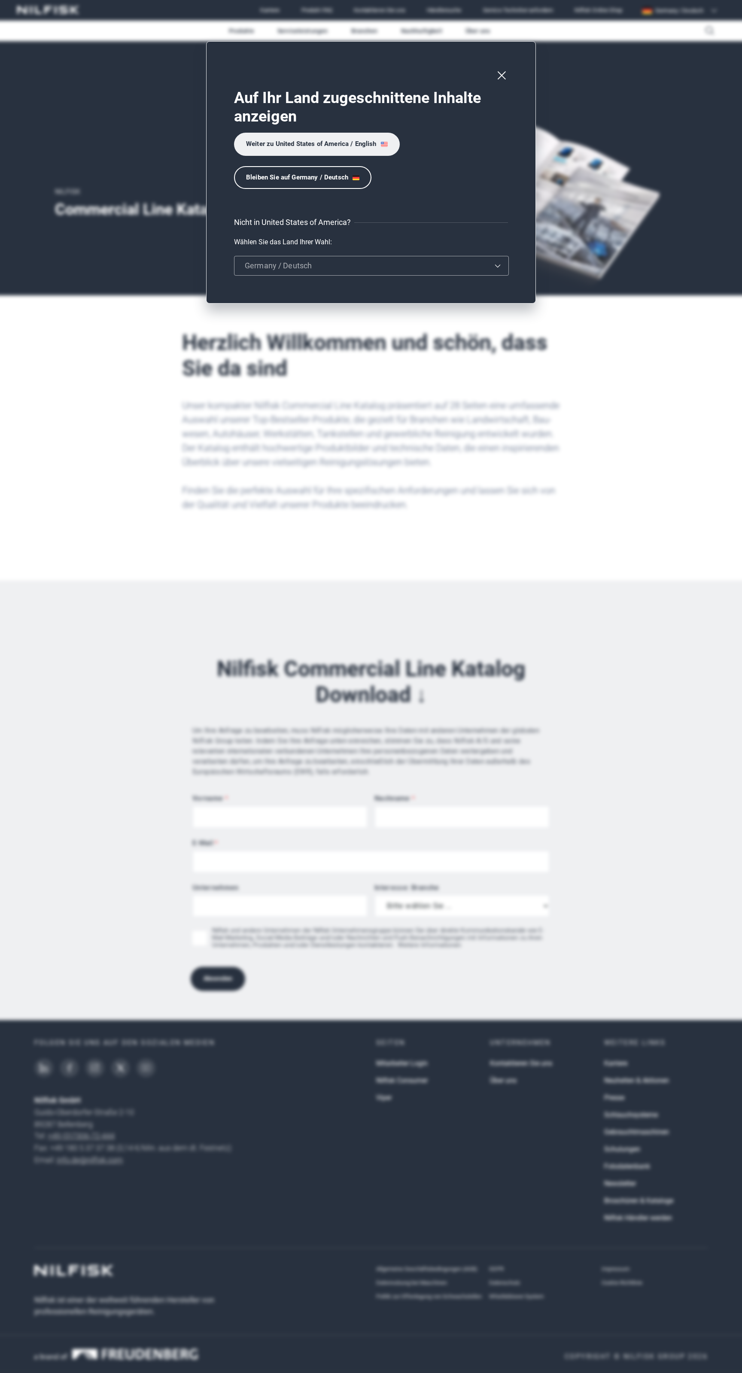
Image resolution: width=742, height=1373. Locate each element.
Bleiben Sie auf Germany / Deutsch (297, 177)
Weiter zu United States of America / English (311, 144)
